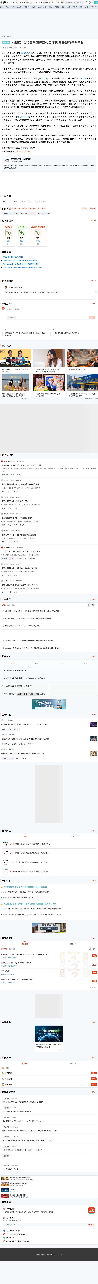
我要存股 (92, 208)
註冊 (95, 2)
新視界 (75, 7)
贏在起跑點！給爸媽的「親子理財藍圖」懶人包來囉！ (30, 208)
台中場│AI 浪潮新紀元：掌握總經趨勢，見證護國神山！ (31, 844)
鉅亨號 (57, 3)
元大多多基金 (5, 971)
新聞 (12, 3)
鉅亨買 (51, 3)
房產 (62, 7)
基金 (31, 3)
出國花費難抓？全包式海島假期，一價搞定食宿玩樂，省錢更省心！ (15, 395)
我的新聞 (93, 7)
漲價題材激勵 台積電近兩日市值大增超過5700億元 (20, 260)
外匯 (36, 3)
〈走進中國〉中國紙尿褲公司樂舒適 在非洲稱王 (49, 395)
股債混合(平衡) (12, 966)
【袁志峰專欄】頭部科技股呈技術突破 (66, 333)
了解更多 (92, 220)
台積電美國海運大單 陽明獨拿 (13, 257)
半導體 (9, 1084)
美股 (21, 3)
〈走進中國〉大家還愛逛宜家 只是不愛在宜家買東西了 (82, 395)
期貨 (50, 7)
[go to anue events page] (86, 2)
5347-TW (81, 78)
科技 (12, 7)
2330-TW (25, 53)
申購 (94, 956)
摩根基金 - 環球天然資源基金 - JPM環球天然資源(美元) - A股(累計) (24, 954)
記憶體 (9, 1073)
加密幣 (45, 3)
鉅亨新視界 (7, 36)
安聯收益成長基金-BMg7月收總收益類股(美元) (17, 963)
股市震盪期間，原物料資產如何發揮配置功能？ (15, 370)
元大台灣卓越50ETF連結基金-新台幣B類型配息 (17, 979)
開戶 (94, 964)
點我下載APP (25, 151)
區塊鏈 (56, 7)
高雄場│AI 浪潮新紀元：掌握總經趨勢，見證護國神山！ (31, 871)
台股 (17, 3)
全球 (40, 3)
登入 (92, 2)
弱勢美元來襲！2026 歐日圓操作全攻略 (19, 148)
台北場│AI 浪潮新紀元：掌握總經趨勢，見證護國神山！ (31, 853)
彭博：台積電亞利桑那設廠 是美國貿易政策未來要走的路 (22, 267)
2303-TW (43, 78)
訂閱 (62, 3)
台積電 (9, 1079)
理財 (68, 7)
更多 (93, 605)
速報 (33, 7)
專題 (81, 7)
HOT (11, 844)
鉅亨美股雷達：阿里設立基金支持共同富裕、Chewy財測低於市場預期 (25, 334)
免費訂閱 (91, 1225)
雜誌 (86, 7)
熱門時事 (27, 7)
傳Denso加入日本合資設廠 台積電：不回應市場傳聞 (20, 264)
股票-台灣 (11, 974)
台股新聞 (10, 720)
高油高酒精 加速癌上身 (77, 369)
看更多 (93, 280)
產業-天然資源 (12, 958)
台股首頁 (84, 208)
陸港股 (26, 3)
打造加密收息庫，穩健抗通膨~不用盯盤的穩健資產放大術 (29, 862)
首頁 (8, 3)
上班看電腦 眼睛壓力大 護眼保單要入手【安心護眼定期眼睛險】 (48, 370)
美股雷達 (11, 749)
